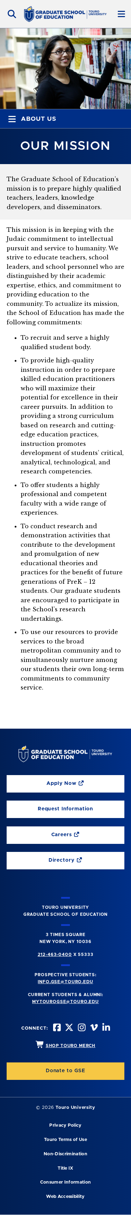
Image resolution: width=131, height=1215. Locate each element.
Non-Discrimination (65, 1154)
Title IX (65, 1168)
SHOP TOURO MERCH (70, 1046)
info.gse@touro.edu (65, 982)
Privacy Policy (65, 1125)
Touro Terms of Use (65, 1139)
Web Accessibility (65, 1196)
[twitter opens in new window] (68, 1028)
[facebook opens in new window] (56, 1028)
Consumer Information (65, 1182)
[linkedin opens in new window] (105, 1028)
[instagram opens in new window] (80, 1028)
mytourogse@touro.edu (65, 1002)
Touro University (75, 1107)
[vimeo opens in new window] (93, 1028)
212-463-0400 (55, 954)
